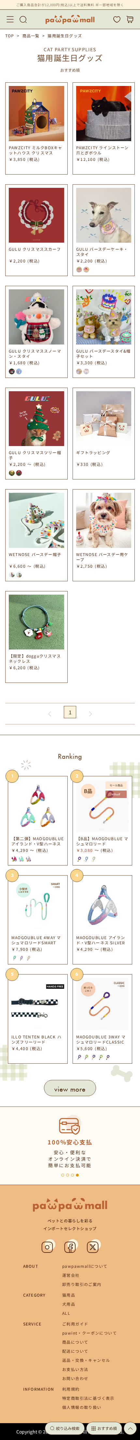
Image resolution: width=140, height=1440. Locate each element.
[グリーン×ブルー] (86, 1057)
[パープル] (21, 958)
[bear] (79, 371)
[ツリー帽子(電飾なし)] (19, 473)
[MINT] (21, 859)
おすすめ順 (107, 1428)
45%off (116, 794)
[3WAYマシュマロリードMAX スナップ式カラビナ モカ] (93, 859)
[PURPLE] (29, 859)
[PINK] (14, 859)
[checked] (12, 371)
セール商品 (116, 785)
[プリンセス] (19, 575)
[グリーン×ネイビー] (101, 1057)
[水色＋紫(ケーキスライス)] (86, 269)
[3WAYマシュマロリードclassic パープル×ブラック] (79, 859)
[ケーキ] (12, 575)
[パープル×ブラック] (108, 1057)
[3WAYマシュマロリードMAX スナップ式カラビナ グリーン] (86, 859)
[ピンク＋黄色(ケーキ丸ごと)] (79, 269)
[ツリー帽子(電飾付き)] (12, 473)
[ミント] (14, 958)
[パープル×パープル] (79, 1057)
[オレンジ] (29, 958)
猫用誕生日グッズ (65, 35)
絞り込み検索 (67, 1428)
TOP (9, 35)
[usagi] (86, 371)
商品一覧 (31, 35)
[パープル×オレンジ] (93, 1057)
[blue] (19, 371)
